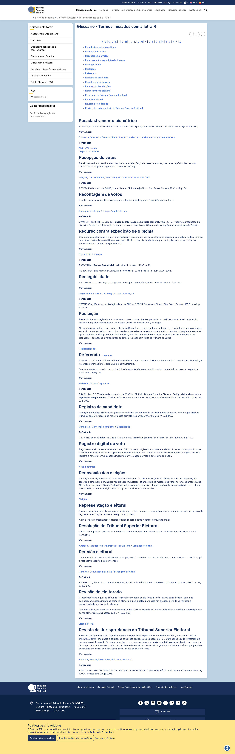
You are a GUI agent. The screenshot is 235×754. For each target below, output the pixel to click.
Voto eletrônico (167, 137)
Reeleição (90, 69)
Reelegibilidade (93, 64)
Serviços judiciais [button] (177, 10)
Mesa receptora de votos (119, 177)
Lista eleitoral (86, 623)
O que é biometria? (89, 151)
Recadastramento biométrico (100, 47)
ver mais (108, 355)
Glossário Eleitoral (66, 17)
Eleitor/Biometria (88, 148)
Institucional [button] (195, 10)
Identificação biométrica (125, 137)
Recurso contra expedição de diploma (105, 60)
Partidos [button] (115, 10)
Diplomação (85, 254)
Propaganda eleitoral (125, 571)
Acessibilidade (128, 2)
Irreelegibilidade (113, 293)
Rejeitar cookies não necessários (75, 738)
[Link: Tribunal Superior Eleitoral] (37, 688)
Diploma (97, 254)
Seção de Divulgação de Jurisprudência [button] (42, 115)
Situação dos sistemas (166, 687)
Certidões (36, 40)
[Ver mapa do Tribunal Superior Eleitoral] (33, 703)
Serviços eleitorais (44, 17)
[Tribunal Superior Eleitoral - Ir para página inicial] (36, 9)
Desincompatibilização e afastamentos (43, 48)
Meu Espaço (186, 687)
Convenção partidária (103, 426)
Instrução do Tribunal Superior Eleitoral (110, 545)
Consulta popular (100, 383)
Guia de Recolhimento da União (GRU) (135, 687)
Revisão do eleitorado (96, 103)
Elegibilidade (86, 293)
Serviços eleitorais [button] (86, 10)
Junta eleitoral (96, 177)
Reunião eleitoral (94, 99)
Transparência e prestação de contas (165, 2)
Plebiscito (84, 383)
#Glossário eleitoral (39, 97)
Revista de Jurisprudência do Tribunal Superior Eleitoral (114, 108)
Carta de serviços (85, 687)
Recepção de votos (95, 51)
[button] (206, 9)
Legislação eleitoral (143, 545)
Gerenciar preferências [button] (105, 738)
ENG (194, 2)
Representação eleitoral (98, 90)
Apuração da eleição (90, 211)
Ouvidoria (141, 2)
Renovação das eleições (98, 86)
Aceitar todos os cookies (42, 738)
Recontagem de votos (96, 56)
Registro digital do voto (97, 82)
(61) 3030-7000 (56, 710)
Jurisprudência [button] (144, 10)
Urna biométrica (148, 137)
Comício (83, 571)
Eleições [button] (103, 10)
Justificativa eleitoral (42, 62)
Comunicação (128, 10)
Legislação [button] (160, 10)
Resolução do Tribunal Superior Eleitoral (106, 95)
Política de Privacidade (102, 732)
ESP (203, 2)
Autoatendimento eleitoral (44, 33)
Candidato (84, 426)
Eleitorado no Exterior (42, 56)
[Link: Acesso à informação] (185, 2)
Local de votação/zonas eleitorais (48, 69)
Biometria (84, 137)
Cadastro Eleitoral (101, 137)
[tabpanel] (141, 357)
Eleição (83, 177)
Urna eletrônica (142, 177)
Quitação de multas (41, 75)
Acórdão (83, 545)
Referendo (90, 73)
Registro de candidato (96, 77)
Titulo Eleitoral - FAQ (42, 82)
